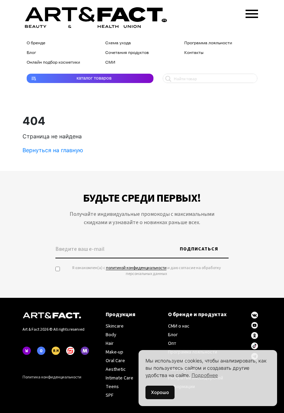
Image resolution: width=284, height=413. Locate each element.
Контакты (194, 52)
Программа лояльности (208, 43)
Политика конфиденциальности (52, 377)
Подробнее (205, 375)
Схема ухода (118, 43)
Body (111, 334)
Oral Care (115, 360)
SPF (110, 395)
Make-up (114, 352)
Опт (172, 343)
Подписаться (199, 249)
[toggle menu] (252, 12)
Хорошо (160, 392)
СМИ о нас (178, 326)
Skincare (115, 326)
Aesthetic (116, 369)
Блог (31, 52)
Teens (112, 386)
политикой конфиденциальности (136, 268)
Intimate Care (119, 378)
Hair (110, 343)
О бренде (36, 43)
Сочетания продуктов (127, 52)
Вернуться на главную (53, 150)
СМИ (110, 62)
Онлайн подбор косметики (53, 62)
